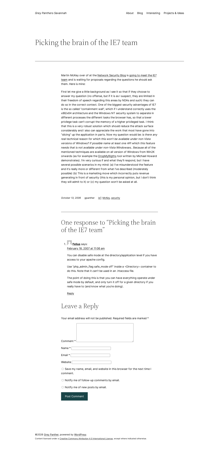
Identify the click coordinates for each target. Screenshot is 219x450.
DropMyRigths (107, 156)
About (130, 13)
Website (66, 362)
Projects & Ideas (174, 13)
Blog (140, 13)
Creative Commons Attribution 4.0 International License (86, 438)
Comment (68, 341)
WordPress (80, 434)
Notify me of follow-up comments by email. (92, 380)
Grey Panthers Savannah (51, 13)
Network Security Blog (111, 75)
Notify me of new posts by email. (86, 387)
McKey (106, 197)
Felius (76, 244)
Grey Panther (51, 434)
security (115, 197)
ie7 (99, 197)
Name (66, 348)
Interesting (153, 13)
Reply (70, 293)
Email (65, 355)
